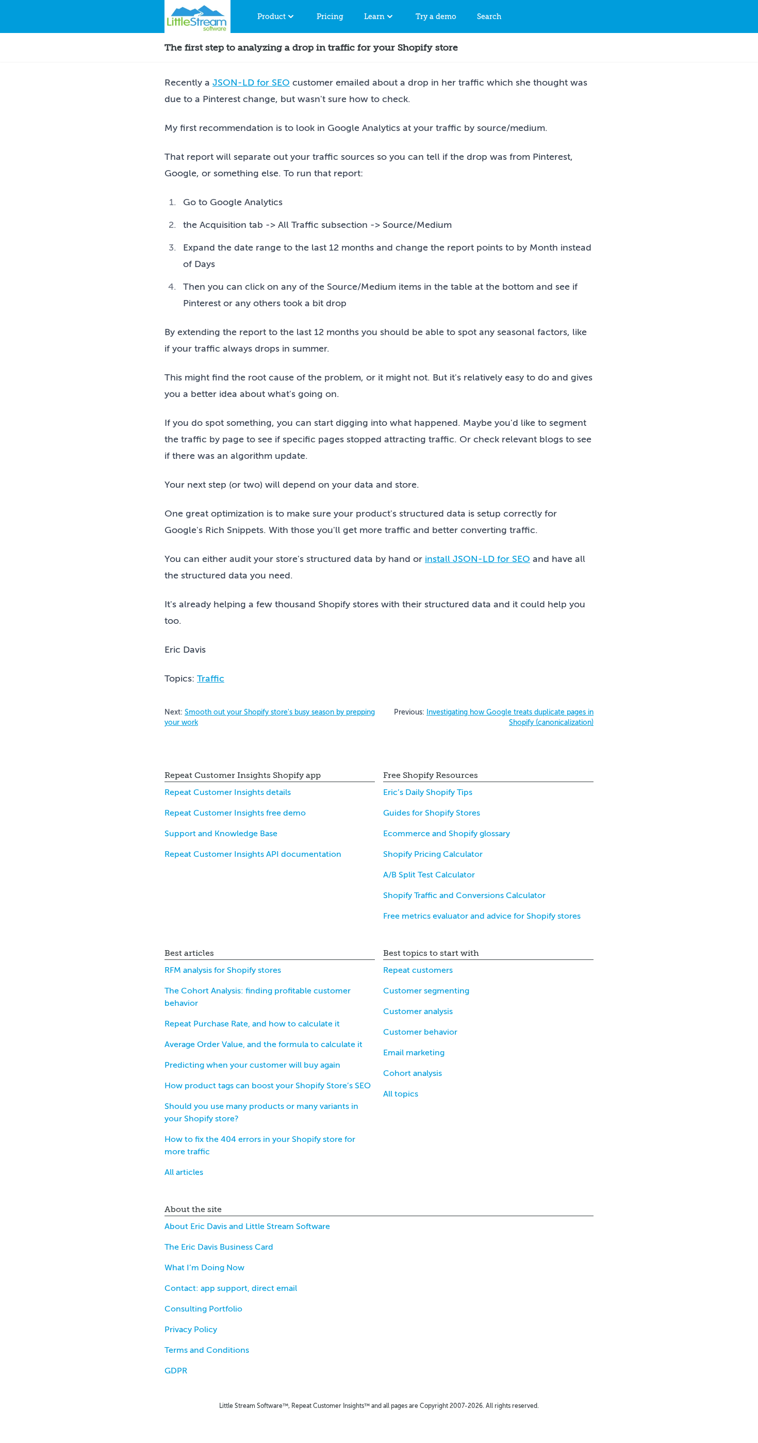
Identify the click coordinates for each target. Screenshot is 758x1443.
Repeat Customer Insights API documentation (252, 854)
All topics (400, 1094)
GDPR (175, 1370)
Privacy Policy (190, 1329)
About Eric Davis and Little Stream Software (247, 1226)
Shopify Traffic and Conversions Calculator (464, 895)
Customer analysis (418, 1011)
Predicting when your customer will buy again (252, 1065)
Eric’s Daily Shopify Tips (427, 792)
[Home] (197, 16)
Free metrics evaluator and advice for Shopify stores (482, 916)
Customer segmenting (426, 991)
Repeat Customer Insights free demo (235, 813)
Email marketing (413, 1052)
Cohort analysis (412, 1073)
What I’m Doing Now (204, 1267)
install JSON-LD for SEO (477, 559)
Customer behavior (420, 1032)
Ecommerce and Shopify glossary (446, 833)
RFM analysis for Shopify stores (222, 970)
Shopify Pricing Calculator (433, 854)
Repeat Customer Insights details (227, 792)
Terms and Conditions (206, 1350)
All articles (183, 1172)
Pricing (330, 16)
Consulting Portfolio (203, 1309)
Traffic (210, 678)
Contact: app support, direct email (230, 1288)
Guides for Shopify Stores (431, 813)
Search (489, 16)
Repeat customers (418, 970)
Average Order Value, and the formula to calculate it (263, 1044)
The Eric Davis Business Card (218, 1247)
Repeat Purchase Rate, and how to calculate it (252, 1024)
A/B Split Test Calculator (429, 875)
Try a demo (436, 16)
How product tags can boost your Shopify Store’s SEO (267, 1085)
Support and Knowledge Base (220, 833)
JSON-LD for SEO (251, 82)
